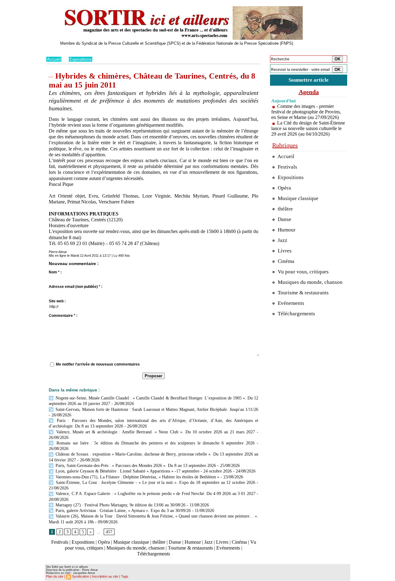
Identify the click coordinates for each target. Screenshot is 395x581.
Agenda (309, 91)
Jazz (208, 542)
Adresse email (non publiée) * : (75, 286)
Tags (124, 576)
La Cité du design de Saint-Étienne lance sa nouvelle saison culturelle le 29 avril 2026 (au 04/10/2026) (308, 128)
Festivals (59, 542)
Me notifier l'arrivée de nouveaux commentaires (98, 364)
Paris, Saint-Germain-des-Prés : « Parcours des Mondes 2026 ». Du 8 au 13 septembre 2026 (135, 465)
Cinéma (239, 542)
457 (109, 532)
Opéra (104, 542)
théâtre (158, 542)
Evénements (228, 547)
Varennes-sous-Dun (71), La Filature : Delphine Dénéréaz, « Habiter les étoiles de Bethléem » (136, 477)
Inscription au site (105, 576)
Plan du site (54, 576)
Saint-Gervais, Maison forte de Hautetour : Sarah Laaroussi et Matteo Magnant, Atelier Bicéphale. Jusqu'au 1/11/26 (156, 409)
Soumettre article (309, 80)
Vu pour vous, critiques (302, 272)
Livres (222, 542)
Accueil (54, 59)
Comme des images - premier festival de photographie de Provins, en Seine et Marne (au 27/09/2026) (306, 112)
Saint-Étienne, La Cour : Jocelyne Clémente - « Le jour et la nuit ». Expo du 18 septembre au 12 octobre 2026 (154, 482)
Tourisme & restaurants (190, 547)
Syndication (80, 576)
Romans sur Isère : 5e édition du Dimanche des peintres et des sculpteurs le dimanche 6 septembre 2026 (154, 443)
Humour (193, 542)
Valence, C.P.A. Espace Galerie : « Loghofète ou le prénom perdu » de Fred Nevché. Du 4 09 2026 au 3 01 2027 (155, 493)
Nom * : (55, 272)
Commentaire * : (63, 315)
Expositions (80, 59)
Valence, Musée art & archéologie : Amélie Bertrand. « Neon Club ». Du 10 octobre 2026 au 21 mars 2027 (154, 432)
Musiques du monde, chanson (135, 547)
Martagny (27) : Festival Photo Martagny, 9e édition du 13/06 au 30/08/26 (119, 505)
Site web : (57, 301)
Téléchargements (153, 553)
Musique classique (131, 542)
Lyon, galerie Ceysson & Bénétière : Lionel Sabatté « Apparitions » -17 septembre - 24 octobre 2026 (143, 471)
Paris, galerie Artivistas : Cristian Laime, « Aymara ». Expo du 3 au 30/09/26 (122, 510)
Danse (175, 542)
